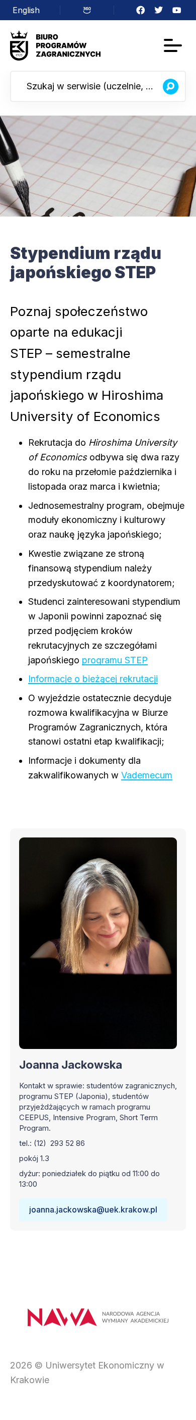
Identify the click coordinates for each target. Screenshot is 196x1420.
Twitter (159, 10)
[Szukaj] (170, 86)
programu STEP (115, 660)
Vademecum (146, 775)
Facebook (141, 10)
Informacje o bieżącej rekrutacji (93, 678)
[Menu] (173, 45)
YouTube (177, 10)
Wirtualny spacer (87, 10)
